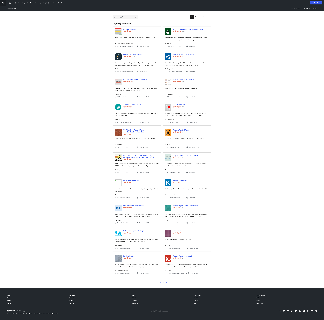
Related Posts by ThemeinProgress (186, 155)
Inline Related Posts (130, 29)
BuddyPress (260, 303)
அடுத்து (165, 282)
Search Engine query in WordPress (185, 206)
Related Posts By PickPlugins (183, 79)
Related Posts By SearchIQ (182, 256)
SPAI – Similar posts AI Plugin (133, 231)
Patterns (71, 303)
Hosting (9, 300)
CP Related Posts (179, 105)
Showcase (72, 295)
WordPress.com (261, 295)
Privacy (9, 303)
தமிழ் (24, 311)
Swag (196, 303)
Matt (258, 297)
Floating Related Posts (181, 130)
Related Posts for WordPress (183, 54)
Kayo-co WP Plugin (180, 180)
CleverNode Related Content (133, 206)
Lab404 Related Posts (131, 180)
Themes (71, 297)
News (8, 297)
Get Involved (197, 295)
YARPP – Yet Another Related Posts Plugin (188, 29)
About (8, 295)
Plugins (71, 300)
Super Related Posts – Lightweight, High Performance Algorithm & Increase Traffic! (138, 156)
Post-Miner (177, 231)
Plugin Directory (11, 8)
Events (196, 297)
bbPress (259, 300)
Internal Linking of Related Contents (136, 79)
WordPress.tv (136, 303)
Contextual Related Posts (132, 54)
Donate (197, 300)
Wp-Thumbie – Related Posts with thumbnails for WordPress (134, 131)
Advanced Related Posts (132, 105)
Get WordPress (316, 3)
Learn (133, 295)
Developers (135, 300)
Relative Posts (128, 256)
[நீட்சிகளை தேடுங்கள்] (136, 17)
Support (134, 297)
